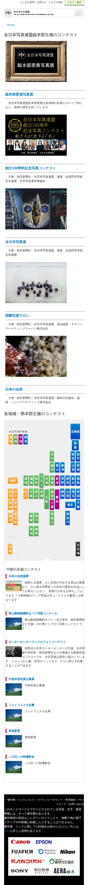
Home (11, 24)
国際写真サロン (17, 316)
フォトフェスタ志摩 (21, 705)
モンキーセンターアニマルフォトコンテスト (37, 641)
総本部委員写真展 (19, 94)
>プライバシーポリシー (50, 799)
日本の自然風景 (19, 576)
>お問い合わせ (76, 804)
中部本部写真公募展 (21, 679)
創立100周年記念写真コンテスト (30, 168)
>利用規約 (70, 799)
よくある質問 (27, 2)
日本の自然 (14, 389)
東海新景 (14, 730)
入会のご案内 (74, 2)
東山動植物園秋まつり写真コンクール (33, 613)
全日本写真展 (15, 242)
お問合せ (41, 2)
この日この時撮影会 (21, 756)
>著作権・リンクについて (20, 799)
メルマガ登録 (55, 2)
